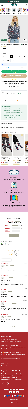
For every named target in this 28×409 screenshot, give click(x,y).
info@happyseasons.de (11, 339)
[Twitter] (8, 383)
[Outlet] (19, 10)
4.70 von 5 (17, 221)
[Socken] (25, 10)
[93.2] (16, 252)
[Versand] (14, 97)
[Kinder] (14, 10)
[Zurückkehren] (14, 101)
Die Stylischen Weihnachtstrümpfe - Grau (6, 158)
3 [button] (14, 326)
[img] (4, 263)
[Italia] (13, 396)
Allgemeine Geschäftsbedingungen (10, 358)
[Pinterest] (5, 383)
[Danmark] (5, 396)
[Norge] (18, 396)
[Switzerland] (23, 396)
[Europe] (7, 396)
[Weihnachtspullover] (3, 10)
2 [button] (12, 326)
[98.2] (10, 252)
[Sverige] (20, 396)
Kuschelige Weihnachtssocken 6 (18, 158)
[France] (10, 396)
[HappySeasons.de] (14, 4)
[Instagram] (2, 383)
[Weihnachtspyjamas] (8, 10)
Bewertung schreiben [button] (14, 236)
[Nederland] (15, 396)
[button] (4, 46)
